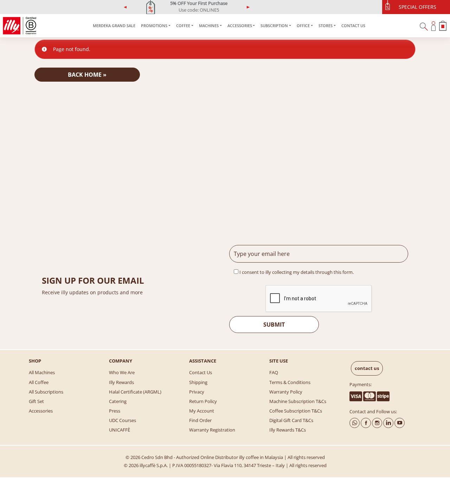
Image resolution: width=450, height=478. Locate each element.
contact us (367, 368)
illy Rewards (121, 382)
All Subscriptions (46, 392)
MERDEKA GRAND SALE (114, 25)
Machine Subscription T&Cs (297, 401)
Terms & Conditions (289, 382)
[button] (125, 7)
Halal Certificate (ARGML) (135, 392)
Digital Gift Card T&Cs (291, 420)
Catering (118, 401)
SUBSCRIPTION (274, 25)
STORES (326, 25)
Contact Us (200, 372)
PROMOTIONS (154, 25)
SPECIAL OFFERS (417, 7)
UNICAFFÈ (119, 430)
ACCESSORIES (239, 25)
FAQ (273, 372)
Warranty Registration (212, 430)
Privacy (196, 392)
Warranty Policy (285, 392)
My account (201, 411)
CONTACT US (353, 25)
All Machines (42, 372)
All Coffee (39, 382)
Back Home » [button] (87, 74)
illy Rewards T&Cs (287, 430)
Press (114, 411)
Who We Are (122, 372)
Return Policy (203, 401)
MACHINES (209, 25)
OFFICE (303, 25)
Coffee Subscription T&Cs (295, 411)
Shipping (198, 382)
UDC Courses (122, 420)
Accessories (41, 411)
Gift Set (36, 401)
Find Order (200, 420)
